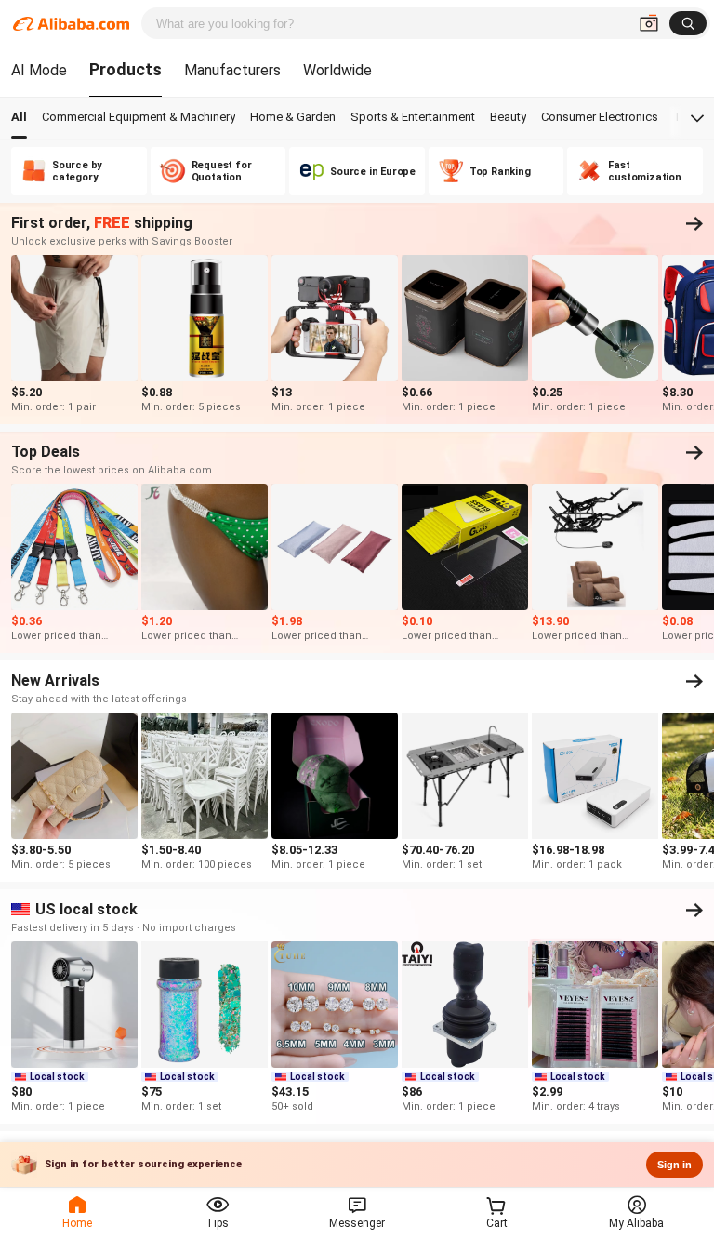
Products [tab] (125, 69)
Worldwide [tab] (337, 70)
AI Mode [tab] (39, 70)
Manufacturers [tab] (232, 70)
